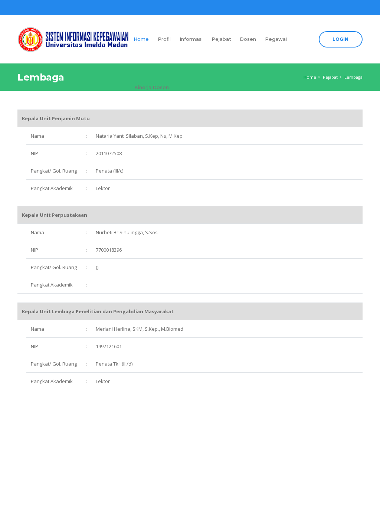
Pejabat (221, 39)
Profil (164, 39)
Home (141, 39)
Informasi (191, 39)
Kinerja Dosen (151, 87)
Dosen (248, 39)
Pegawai (276, 39)
